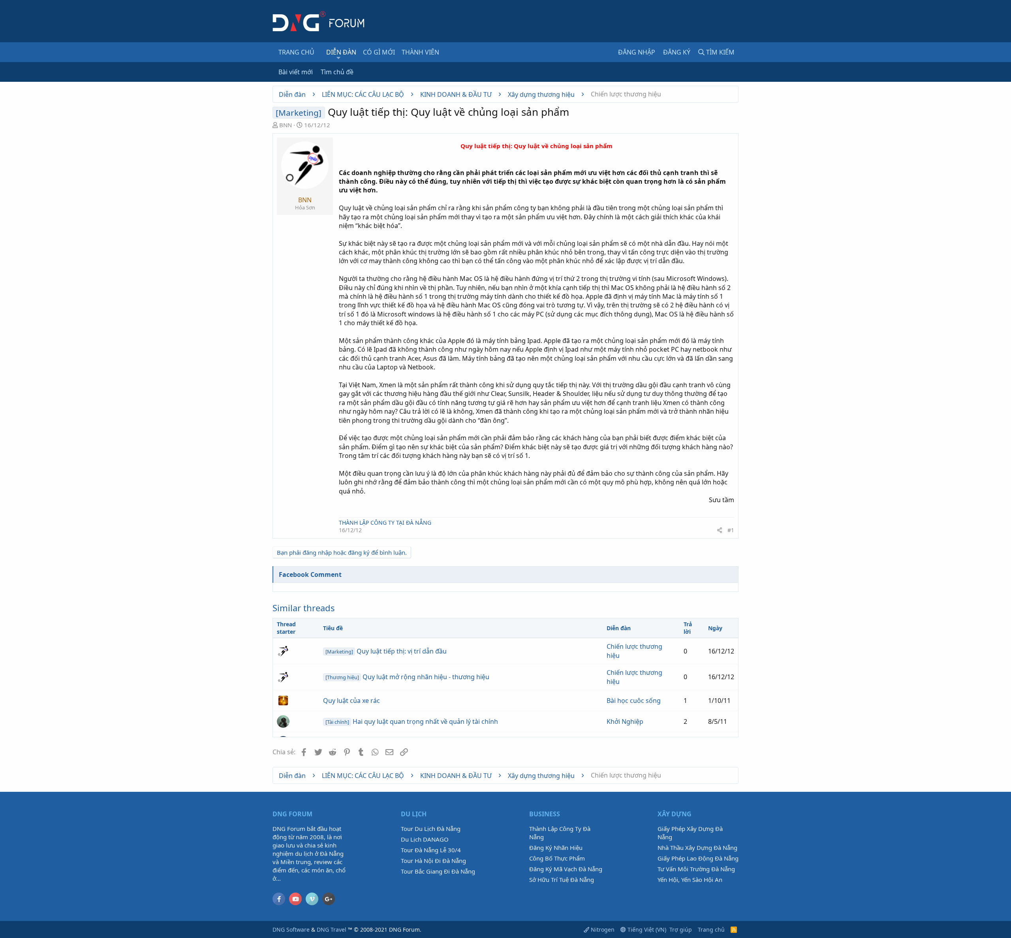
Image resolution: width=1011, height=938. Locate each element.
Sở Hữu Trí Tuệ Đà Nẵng (561, 879)
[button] (338, 57)
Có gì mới (379, 52)
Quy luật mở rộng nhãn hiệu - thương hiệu (407, 676)
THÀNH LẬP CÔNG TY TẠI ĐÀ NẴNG (385, 522)
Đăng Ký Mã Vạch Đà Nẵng (565, 869)
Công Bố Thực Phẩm (557, 858)
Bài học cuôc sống (634, 700)
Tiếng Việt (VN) (646, 929)
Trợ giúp (680, 929)
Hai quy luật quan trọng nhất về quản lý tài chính (411, 721)
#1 (730, 530)
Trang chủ (296, 52)
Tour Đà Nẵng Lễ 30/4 (431, 850)
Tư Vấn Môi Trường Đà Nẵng (696, 869)
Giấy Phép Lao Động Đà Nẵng (698, 858)
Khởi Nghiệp (625, 721)
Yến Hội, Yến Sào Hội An (690, 879)
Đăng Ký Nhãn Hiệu (556, 847)
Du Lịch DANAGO (425, 839)
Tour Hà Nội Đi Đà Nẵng (433, 861)
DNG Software (291, 929)
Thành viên (420, 52)
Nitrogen (601, 929)
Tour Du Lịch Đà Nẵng (430, 829)
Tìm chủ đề (337, 72)
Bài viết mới (295, 72)
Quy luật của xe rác (351, 700)
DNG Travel (331, 929)
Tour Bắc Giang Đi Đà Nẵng (438, 871)
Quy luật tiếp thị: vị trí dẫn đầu (386, 651)
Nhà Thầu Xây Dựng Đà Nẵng (697, 847)
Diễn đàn (341, 52)
